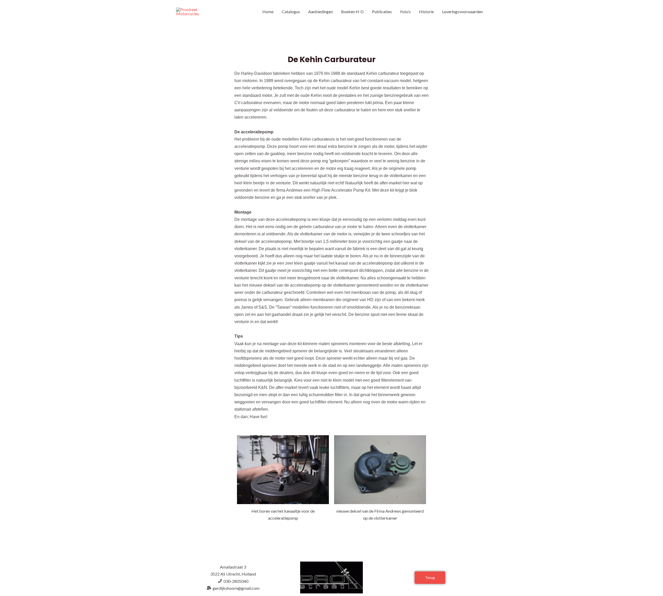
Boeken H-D (352, 11)
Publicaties (382, 11)
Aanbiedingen (320, 11)
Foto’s (405, 11)
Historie (426, 11)
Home (267, 11)
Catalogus (291, 11)
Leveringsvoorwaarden (462, 11)
